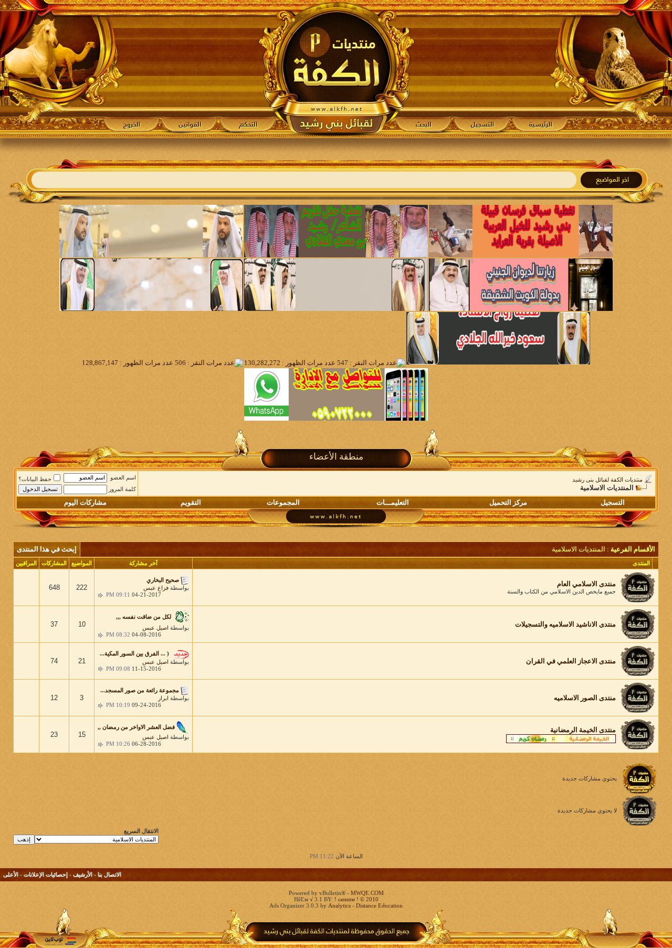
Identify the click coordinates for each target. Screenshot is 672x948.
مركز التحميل (508, 502)
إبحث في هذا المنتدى (47, 549)
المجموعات (283, 502)
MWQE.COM (367, 893)
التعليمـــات (392, 502)
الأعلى (10, 874)
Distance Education (379, 905)
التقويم (191, 502)
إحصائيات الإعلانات (46, 874)
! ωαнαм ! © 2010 (356, 899)
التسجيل (613, 502)
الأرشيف (82, 874)
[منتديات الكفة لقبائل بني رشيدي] (336, 69)
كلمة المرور (122, 489)
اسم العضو (123, 477)
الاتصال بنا (109, 874)
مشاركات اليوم (85, 502)
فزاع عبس (156, 588)
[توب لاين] (60, 941)
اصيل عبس (155, 627)
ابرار (163, 698)
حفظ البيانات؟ (34, 479)
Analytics (339, 905)
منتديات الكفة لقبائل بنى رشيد (607, 479)
